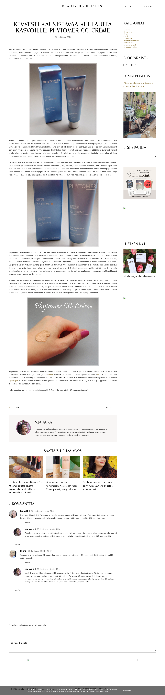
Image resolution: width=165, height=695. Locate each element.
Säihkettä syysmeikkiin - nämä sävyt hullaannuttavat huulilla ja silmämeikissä (98, 486)
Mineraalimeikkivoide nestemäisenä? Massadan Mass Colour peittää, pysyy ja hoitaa (61, 486)
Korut (125, 34)
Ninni (23, 551)
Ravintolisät (127, 38)
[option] (139, 263)
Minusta (129, 6)
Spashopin (13, 380)
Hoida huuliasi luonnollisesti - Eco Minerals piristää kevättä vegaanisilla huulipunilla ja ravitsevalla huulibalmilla (25, 487)
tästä (99, 374)
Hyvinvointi (127, 32)
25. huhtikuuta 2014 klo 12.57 (40, 551)
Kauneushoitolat (129, 45)
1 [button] (139, 288)
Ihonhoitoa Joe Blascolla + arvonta (139, 276)
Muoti (125, 36)
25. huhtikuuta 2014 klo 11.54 (48, 529)
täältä (50, 374)
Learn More (127, 690)
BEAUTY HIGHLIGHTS (82, 6)
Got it (136, 690)
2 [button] (141, 288)
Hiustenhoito (128, 42)
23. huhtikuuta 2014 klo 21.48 (42, 511)
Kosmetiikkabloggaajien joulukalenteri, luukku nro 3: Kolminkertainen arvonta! (139, 279)
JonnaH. (24, 511)
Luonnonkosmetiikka (131, 40)
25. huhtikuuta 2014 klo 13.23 (49, 569)
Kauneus (126, 30)
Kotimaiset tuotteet (130, 47)
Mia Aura (29, 529)
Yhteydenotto (145, 6)
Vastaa (27, 522)
